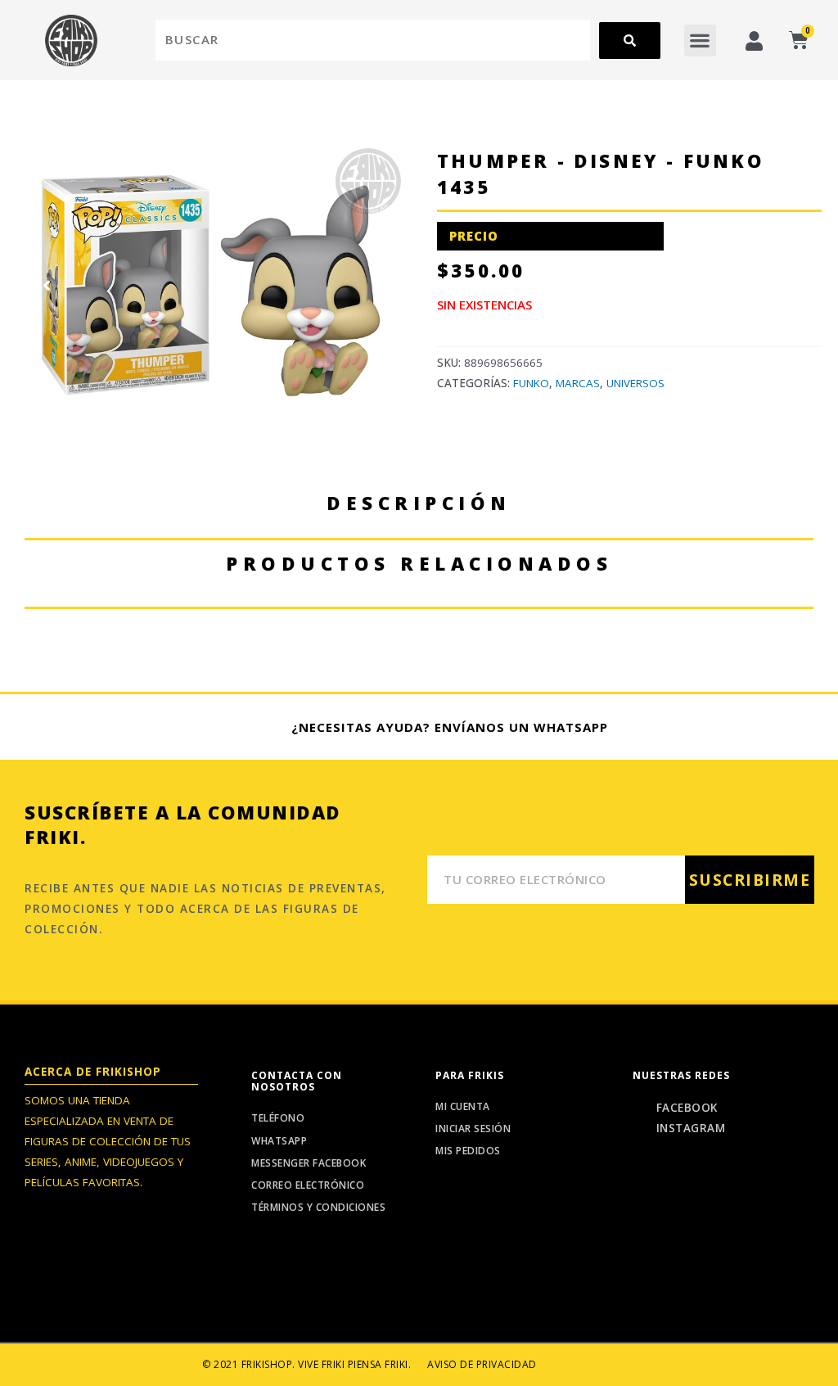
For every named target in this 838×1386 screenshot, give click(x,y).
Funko (531, 383)
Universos (635, 383)
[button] (700, 40)
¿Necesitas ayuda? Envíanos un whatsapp (449, 727)
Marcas (578, 383)
